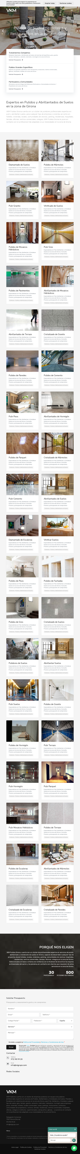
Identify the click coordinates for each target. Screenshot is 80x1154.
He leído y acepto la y (37, 1042)
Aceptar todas (50, 3)
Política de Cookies (26, 1147)
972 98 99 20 (10, 1122)
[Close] (75, 1129)
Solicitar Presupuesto (15, 60)
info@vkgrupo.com (12, 1124)
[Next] (77, 31)
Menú (8, 1131)
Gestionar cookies (66, 3)
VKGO (28, 1045)
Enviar (11, 1047)
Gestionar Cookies (40, 1149)
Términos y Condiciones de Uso (52, 1042)
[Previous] (3, 31)
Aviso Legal (15, 1147)
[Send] (74, 1140)
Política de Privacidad (31, 1042)
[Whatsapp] (74, 1148)
